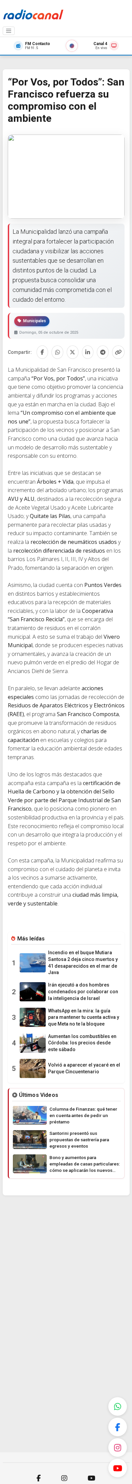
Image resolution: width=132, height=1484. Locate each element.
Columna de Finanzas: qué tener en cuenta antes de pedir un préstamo (83, 1115)
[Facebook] (117, 1427)
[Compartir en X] (73, 352)
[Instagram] (117, 1447)
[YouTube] (117, 1468)
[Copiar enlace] (118, 352)
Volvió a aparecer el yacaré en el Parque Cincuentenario (84, 1068)
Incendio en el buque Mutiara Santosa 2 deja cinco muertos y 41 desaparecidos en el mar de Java (83, 962)
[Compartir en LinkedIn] (88, 352)
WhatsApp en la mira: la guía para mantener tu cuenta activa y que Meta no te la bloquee (83, 1017)
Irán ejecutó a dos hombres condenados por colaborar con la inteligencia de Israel (83, 991)
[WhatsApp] (117, 1406)
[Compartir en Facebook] (42, 352)
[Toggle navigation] (9, 31)
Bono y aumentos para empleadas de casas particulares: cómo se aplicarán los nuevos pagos (84, 1164)
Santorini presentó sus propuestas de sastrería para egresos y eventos (79, 1139)
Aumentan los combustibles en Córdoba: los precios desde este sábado (82, 1043)
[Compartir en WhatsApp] (57, 352)
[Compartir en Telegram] (103, 352)
